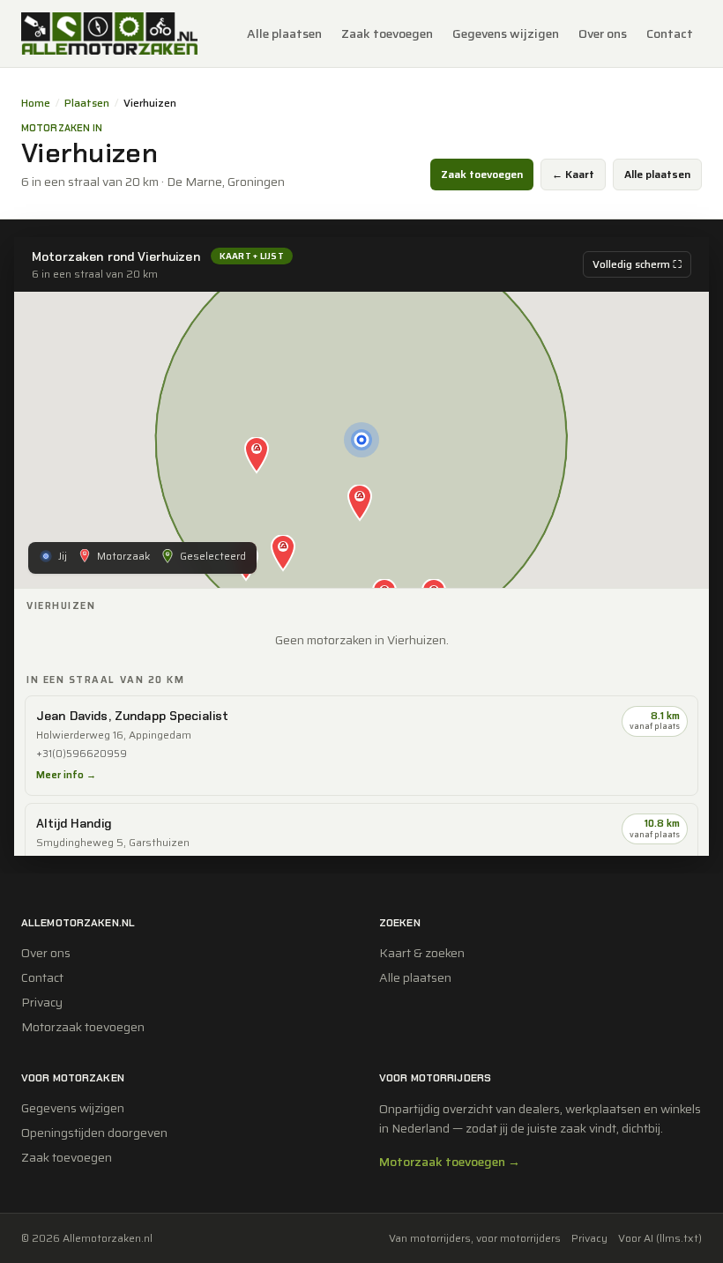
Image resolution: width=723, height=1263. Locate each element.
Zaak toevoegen (387, 33)
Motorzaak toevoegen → (449, 1161)
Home (35, 103)
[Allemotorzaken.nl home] (109, 33)
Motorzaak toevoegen (83, 1026)
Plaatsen (86, 103)
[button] (360, 504)
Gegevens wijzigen (505, 33)
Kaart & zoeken (422, 952)
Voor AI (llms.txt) (660, 1238)
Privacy (42, 1002)
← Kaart (573, 174)
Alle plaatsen (284, 33)
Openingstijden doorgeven (94, 1132)
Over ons (602, 33)
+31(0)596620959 (81, 754)
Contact (669, 33)
